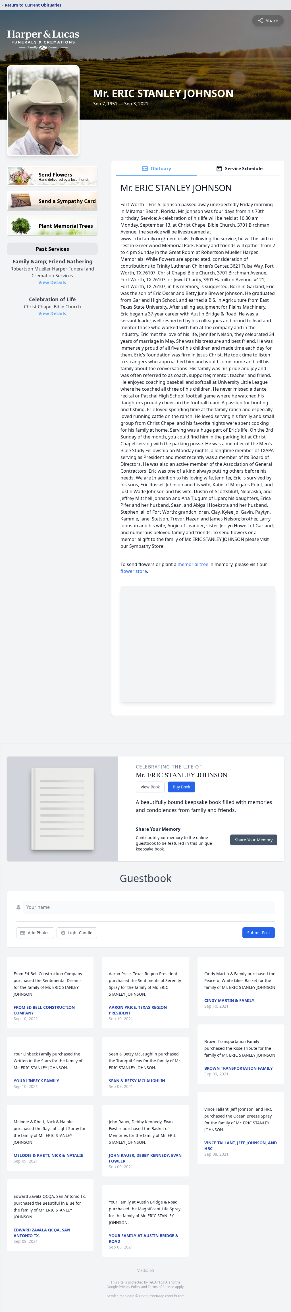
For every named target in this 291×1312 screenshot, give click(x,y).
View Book (150, 787)
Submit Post (258, 932)
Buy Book (181, 787)
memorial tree (193, 564)
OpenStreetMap (151, 1295)
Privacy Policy (129, 1286)
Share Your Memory (254, 839)
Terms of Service (161, 1286)
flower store (133, 571)
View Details (52, 282)
